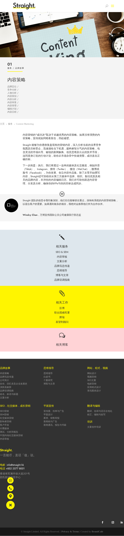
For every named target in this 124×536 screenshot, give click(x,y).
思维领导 (48, 373)
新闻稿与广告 (50, 421)
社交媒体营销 (7, 418)
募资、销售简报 (51, 418)
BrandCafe (97, 531)
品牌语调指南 (7, 390)
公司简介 (4, 380)
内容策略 (4, 373)
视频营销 (91, 376)
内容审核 (4, 439)
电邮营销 (91, 383)
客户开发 (4, 425)
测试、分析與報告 (9, 432)
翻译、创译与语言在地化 (99, 411)
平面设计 (48, 414)
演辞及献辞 (5, 387)
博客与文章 (49, 383)
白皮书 (47, 376)
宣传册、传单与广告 (54, 411)
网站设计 (91, 373)
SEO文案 (91, 380)
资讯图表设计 (94, 390)
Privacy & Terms (70, 531)
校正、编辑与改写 (96, 414)
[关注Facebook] (102, 522)
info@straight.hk (15, 465)
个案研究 (48, 380)
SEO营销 (4, 411)
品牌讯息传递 (7, 376)
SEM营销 (4, 414)
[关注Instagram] (113, 522)
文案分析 (4, 397)
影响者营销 (5, 421)
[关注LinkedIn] (121, 522)
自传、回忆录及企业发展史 (13, 383)
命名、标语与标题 (9, 394)
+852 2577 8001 (15, 468)
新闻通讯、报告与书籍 (55, 425)
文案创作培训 (94, 427)
